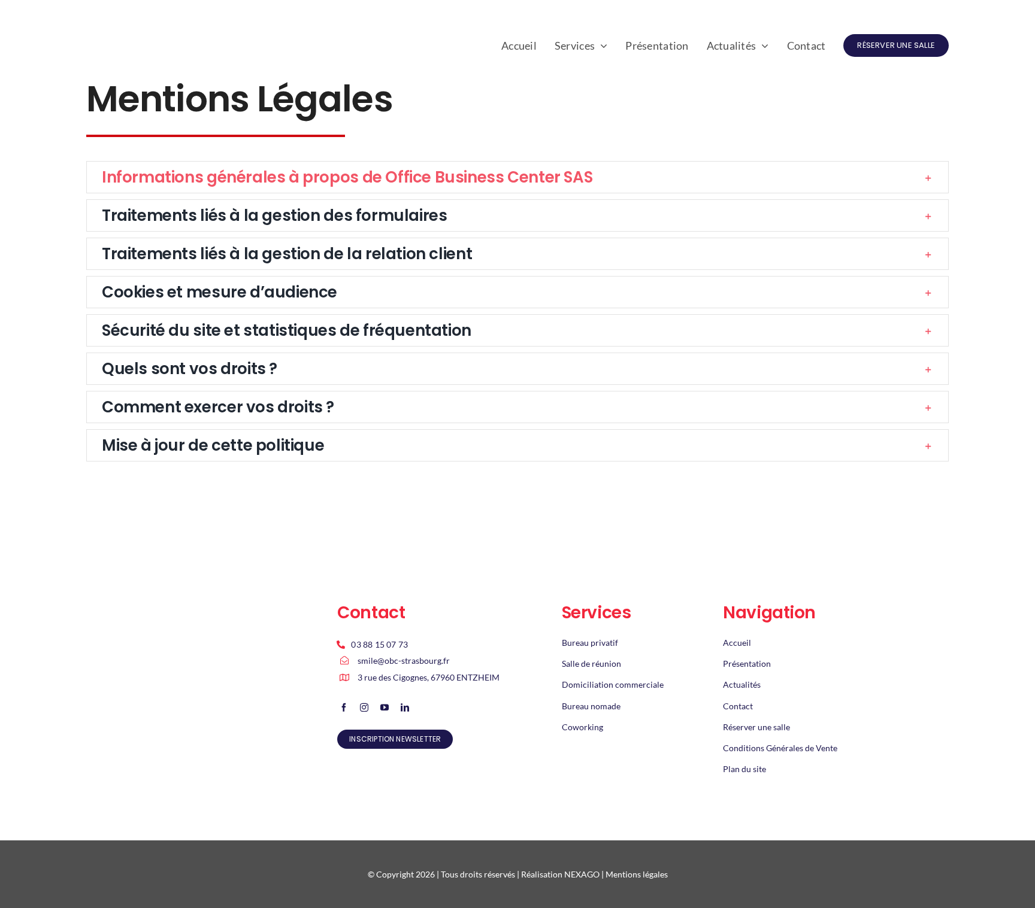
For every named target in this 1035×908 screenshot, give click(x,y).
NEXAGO (582, 874)
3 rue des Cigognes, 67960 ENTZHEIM (429, 677)
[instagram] (364, 707)
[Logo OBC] (158, 36)
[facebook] (344, 707)
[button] (517, 177)
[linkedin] (405, 707)
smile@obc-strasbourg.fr (404, 660)
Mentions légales (637, 874)
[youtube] (384, 707)
